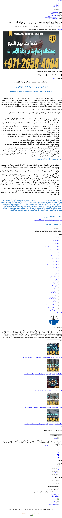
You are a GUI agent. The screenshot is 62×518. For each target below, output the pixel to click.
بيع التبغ (57, 279)
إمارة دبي (56, 243)
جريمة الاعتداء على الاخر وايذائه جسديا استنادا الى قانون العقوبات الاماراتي (42, 357)
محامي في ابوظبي (54, 297)
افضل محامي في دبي (53, 267)
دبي (50, 445)
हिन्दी (38, 513)
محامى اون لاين (54, 288)
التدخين (57, 273)
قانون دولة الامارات (53, 282)
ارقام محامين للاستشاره (52, 249)
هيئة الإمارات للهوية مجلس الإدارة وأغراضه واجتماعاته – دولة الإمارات (43, 407)
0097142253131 (55, 13)
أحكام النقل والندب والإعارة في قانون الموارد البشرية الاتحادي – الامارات (43, 374)
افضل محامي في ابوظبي (52, 264)
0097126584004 (53, 12)
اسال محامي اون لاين (53, 255)
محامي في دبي (55, 300)
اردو (29, 513)
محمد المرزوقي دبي (53, 306)
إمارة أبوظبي (55, 240)
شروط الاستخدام (54, 496)
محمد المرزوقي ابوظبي (52, 303)
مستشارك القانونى (54, 310)
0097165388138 (54, 15)
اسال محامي (55, 252)
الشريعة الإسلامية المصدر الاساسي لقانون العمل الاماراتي (47, 390)
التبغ (58, 270)
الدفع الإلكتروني (54, 494)
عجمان (46, 445)
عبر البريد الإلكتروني (50, 17)
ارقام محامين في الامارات (52, 246)
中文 (34, 513)
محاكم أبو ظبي (55, 285)
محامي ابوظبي (55, 291)
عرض (54, 78)
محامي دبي (56, 294)
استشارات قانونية (54, 258)
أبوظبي (57, 237)
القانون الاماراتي (54, 276)
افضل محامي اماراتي (53, 261)
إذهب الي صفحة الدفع (56, 435)
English (24, 513)
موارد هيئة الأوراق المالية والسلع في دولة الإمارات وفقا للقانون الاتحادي (43, 424)
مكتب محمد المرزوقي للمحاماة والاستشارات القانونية (48, 220)
